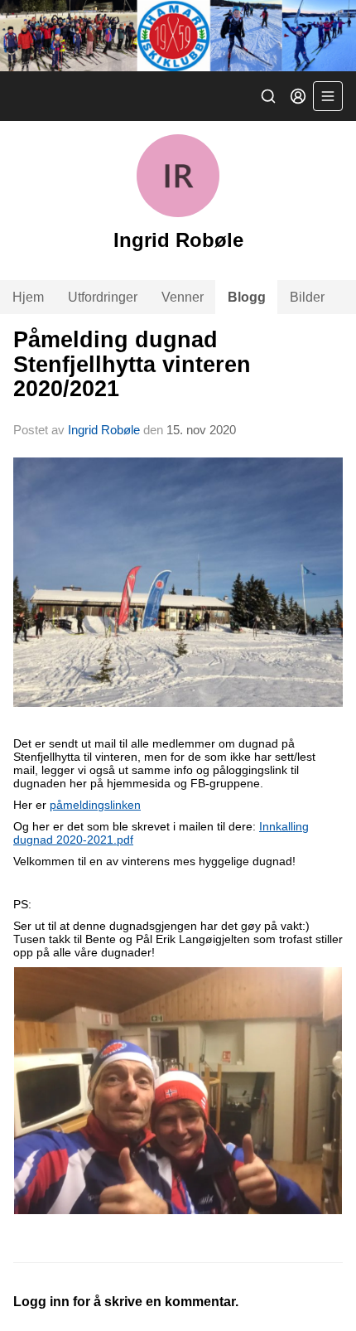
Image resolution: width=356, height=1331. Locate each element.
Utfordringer (102, 297)
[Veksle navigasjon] (328, 96)
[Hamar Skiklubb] (178, 35)
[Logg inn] (298, 96)
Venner (182, 297)
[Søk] (268, 96)
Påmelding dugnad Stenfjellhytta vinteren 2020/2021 (132, 364)
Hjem (28, 297)
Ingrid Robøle (104, 430)
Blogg (247, 297)
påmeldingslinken (95, 804)
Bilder (307, 297)
